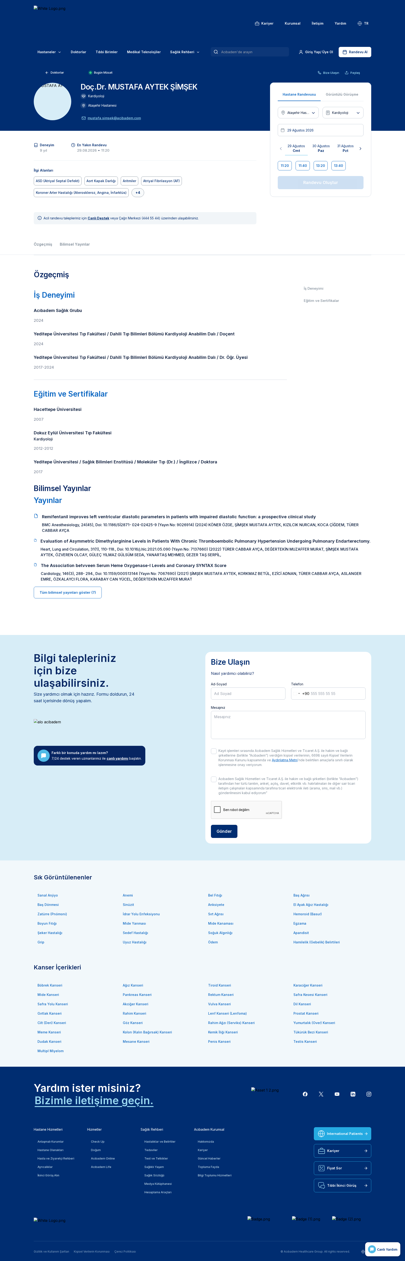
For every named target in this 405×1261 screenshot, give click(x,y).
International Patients (345, 1134)
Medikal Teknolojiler (144, 52)
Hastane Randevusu (299, 94)
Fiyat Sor (334, 1168)
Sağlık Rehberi (182, 52)
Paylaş (355, 73)
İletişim (317, 23)
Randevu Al (358, 52)
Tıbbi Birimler (107, 52)
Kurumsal (292, 23)
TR (366, 23)
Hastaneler (47, 52)
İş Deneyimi (313, 288)
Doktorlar (78, 52)
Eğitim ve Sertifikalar (321, 300)
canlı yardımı (117, 758)
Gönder (224, 831)
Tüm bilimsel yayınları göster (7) (68, 592)
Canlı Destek (98, 218)
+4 (137, 193)
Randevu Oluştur (320, 182)
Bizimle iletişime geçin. (94, 1100)
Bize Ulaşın (331, 73)
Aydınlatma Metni (285, 760)
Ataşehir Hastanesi (102, 105)
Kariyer (267, 23)
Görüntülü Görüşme (342, 94)
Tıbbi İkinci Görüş (341, 1185)
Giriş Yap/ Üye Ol (319, 52)
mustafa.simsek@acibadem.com (114, 118)
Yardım (340, 23)
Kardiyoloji (96, 96)
